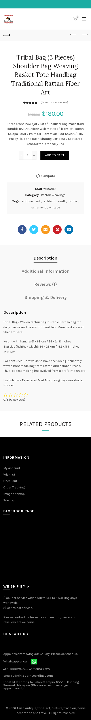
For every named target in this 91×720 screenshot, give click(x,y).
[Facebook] (22, 229)
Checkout (10, 481)
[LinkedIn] (68, 229)
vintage (54, 207)
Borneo (64, 322)
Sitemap (9, 500)
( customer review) (54, 102)
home (73, 201)
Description (45, 258)
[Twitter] (33, 229)
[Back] (6, 35)
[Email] (45, 229)
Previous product (73, 35)
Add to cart (54, 155)
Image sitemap (14, 494)
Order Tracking (14, 487)
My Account (11, 468)
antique (27, 201)
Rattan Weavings (53, 195)
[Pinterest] (57, 229)
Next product (84, 35)
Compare (48, 176)
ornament (38, 207)
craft (61, 201)
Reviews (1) (45, 284)
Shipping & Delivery (46, 297)
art (38, 201)
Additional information (46, 271)
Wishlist (9, 474)
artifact (49, 201)
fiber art (9, 332)
